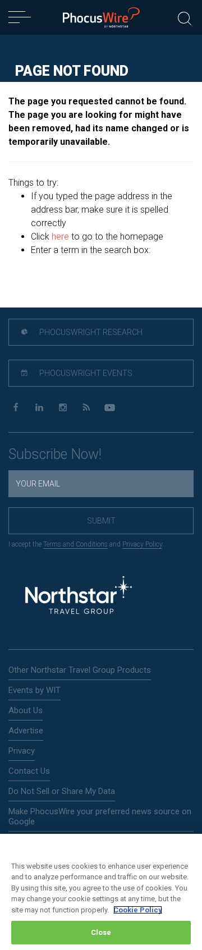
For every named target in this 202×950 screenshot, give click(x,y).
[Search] (184, 17)
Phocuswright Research (90, 332)
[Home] (101, 17)
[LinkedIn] (39, 408)
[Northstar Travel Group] (78, 596)
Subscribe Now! (55, 454)
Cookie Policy (137, 910)
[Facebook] (15, 408)
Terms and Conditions (75, 544)
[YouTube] (110, 408)
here (60, 236)
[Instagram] (63, 408)
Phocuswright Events (85, 373)
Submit (101, 520)
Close (101, 932)
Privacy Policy (142, 544)
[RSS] (86, 408)
